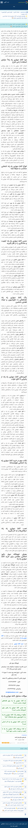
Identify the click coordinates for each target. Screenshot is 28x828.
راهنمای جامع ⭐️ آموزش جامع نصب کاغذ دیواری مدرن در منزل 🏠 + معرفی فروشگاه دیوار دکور (14, 773)
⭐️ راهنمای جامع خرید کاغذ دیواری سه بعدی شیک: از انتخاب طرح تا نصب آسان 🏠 (13, 804)
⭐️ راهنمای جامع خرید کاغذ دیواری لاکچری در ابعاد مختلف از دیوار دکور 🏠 (13, 799)
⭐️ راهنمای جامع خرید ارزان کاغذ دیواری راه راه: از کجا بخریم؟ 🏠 (13, 762)
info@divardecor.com (12, 692)
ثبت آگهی (6, 2)
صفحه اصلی (16, 12)
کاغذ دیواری (24, 14)
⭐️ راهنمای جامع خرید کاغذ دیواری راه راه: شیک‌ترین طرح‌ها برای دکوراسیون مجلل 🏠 (15, 17)
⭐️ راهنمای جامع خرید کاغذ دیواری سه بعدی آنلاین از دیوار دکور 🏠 (13, 756)
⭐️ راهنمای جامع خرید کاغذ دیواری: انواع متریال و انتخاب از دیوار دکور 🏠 (14, 788)
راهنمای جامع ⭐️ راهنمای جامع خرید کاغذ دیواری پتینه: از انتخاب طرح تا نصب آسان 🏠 (13, 809)
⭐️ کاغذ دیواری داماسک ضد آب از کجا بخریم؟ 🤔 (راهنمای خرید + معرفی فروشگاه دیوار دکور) (13, 781)
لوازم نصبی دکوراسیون (7, 12)
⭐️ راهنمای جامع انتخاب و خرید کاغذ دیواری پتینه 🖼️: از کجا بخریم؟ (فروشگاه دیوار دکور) (13, 793)
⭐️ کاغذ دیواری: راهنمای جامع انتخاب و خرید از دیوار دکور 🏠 (13, 767)
